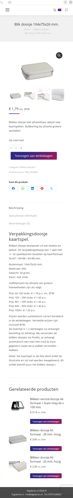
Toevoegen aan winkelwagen (34, 156)
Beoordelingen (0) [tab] (19, 223)
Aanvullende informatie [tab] (23, 215)
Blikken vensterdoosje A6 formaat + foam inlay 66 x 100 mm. (47, 403)
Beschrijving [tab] (16, 208)
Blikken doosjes (27, 167)
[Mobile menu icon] (7, 10)
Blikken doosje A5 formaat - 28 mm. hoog (45, 432)
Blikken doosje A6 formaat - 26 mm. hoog (45, 459)
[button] (59, 55)
